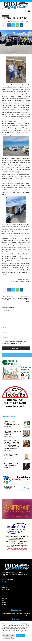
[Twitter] (13, 25)
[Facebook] (9, 25)
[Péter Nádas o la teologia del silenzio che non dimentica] (26, 433)
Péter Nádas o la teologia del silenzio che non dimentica (12, 433)
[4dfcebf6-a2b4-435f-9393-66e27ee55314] (17, 520)
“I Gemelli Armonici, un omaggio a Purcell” (12, 464)
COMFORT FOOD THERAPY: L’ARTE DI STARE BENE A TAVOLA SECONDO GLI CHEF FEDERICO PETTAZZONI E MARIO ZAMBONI (12, 444)
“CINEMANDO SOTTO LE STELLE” (8, 299)
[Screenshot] (17, 381)
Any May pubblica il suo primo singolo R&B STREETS (23, 300)
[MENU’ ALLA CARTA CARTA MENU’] (26, 456)
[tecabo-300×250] (15, 410)
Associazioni (5, 15)
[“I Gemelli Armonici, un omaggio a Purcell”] (26, 466)
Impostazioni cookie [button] (8, 635)
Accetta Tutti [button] (20, 635)
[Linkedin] (21, 25)
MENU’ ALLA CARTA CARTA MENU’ (11, 455)
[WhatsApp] (17, 25)
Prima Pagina (6, 21)
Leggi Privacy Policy (9, 638)
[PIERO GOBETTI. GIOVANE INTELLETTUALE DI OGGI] (26, 424)
